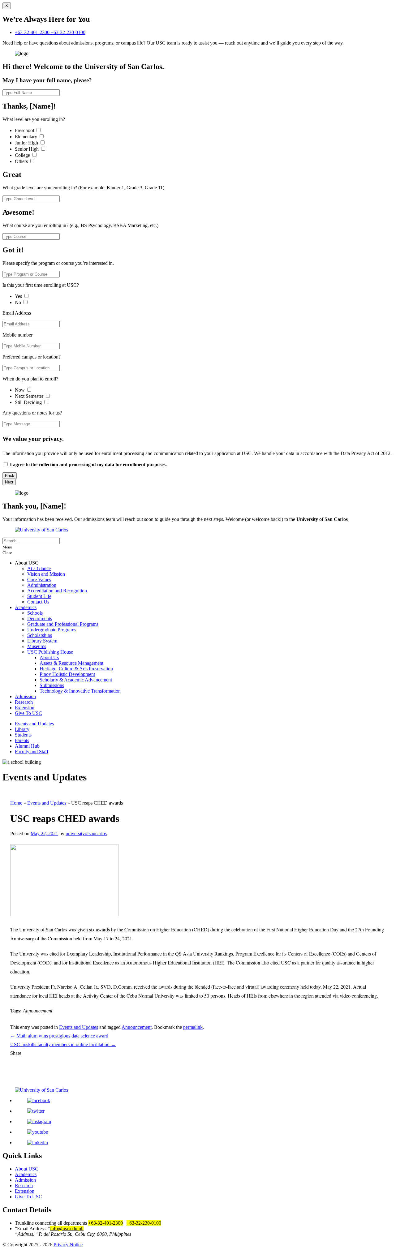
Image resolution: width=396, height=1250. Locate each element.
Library (22, 729)
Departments (39, 618)
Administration (41, 585)
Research (24, 702)
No (18, 302)
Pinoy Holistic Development (67, 674)
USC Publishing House (50, 652)
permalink (193, 1027)
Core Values (39, 579)
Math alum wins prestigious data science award (59, 1035)
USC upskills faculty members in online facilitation (63, 1044)
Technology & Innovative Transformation (80, 691)
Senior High (27, 149)
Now (20, 390)
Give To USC (28, 713)
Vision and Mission (46, 574)
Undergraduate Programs (51, 629)
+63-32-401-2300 (33, 32)
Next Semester (29, 396)
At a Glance (39, 568)
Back (9, 475)
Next (9, 482)
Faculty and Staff (31, 751)
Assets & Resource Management (71, 663)
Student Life (39, 596)
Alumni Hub (27, 746)
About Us (49, 657)
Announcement (137, 1027)
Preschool (25, 130)
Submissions (52, 685)
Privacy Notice (68, 1244)
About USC (26, 1168)
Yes (19, 296)
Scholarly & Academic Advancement (76, 679)
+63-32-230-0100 (68, 32)
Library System (42, 640)
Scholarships (39, 635)
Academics (26, 607)
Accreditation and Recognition (57, 590)
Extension (24, 707)
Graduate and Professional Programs (62, 624)
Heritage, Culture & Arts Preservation (76, 668)
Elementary (26, 136)
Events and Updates (34, 723)
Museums (36, 646)
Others (22, 161)
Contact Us (38, 601)
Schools (35, 613)
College (23, 155)
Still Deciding (29, 402)
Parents (22, 740)
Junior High (27, 142)
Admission (25, 696)
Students (23, 734)
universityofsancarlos (86, 833)
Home (16, 802)
